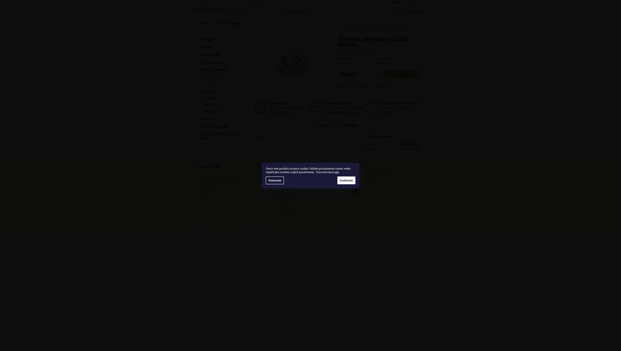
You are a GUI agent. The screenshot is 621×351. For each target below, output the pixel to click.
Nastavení (275, 180)
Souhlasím (346, 180)
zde (337, 172)
